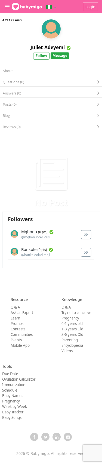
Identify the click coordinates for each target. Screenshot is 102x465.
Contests (18, 329)
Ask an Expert (22, 312)
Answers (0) (12, 93)
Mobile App (20, 345)
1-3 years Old (72, 329)
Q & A (15, 307)
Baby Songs (11, 417)
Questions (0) (13, 81)
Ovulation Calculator (18, 379)
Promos (17, 323)
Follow (41, 55)
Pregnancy (70, 318)
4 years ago (12, 20)
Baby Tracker (12, 412)
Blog (6, 115)
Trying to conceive (76, 312)
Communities (22, 334)
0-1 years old (72, 323)
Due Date (10, 373)
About (8, 70)
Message (59, 55)
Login (90, 6)
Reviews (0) (12, 126)
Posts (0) (10, 104)
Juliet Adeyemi (47, 47)
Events (16, 339)
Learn (15, 318)
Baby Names (12, 395)
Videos (67, 350)
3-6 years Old (72, 334)
